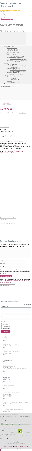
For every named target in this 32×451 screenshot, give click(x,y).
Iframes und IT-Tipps (12, 49)
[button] (0, 450)
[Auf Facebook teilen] (12, 179)
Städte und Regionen (12, 54)
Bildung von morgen (15, 61)
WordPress (21, 448)
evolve (1, 448)
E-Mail (2, 264)
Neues (5, 53)
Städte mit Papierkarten (16, 74)
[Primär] (13, 38)
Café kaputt (3, 219)
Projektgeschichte (15, 79)
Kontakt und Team (12, 76)
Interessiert (5, 324)
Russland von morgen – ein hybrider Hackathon (15, 402)
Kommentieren (4, 127)
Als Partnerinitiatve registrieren (18, 71)
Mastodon (14, 414)
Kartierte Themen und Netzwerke (11, 351)
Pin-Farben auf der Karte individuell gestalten (14, 368)
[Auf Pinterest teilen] (12, 191)
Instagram (4, 434)
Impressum (7, 446)
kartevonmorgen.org (5, 11)
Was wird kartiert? (12, 64)
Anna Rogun (22, 113)
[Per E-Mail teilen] (12, 204)
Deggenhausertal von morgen (11, 359)
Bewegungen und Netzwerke (15, 57)
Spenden (9, 81)
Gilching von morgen (8, 385)
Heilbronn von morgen (9, 376)
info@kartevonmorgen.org (12, 416)
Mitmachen (7, 63)
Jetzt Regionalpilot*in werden (18, 70)
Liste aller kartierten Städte (17, 56)
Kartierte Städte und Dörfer (10, 344)
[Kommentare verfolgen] (12, 238)
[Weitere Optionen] (12, 216)
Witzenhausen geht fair (9, 395)
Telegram (12, 434)
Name (2, 261)
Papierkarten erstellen (13, 72)
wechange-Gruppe (6, 414)
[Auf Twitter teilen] (12, 166)
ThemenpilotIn (6, 328)
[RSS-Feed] (4, 14)
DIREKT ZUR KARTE (9, 46)
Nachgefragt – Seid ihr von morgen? (17, 60)
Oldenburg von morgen (9, 366)
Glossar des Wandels (13, 50)
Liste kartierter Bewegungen (18, 59)
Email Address (5, 306)
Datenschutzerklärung (21, 446)
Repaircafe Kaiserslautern (8, 218)
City (2, 316)
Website (2, 267)
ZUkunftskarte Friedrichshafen (11, 392)
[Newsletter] (4, 16)
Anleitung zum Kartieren (13, 68)
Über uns (6, 75)
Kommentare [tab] (6, 337)
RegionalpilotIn (6, 326)
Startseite (6, 103)
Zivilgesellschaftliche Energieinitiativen (13, 409)
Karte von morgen (11, 24)
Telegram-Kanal (4, 418)
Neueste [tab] (5, 336)
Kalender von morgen (13, 52)
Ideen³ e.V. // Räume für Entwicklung (19, 436)
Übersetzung (6, 378)
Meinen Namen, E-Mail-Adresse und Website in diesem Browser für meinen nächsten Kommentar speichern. (15, 271)
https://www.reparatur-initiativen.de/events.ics (12, 152)
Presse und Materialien (13, 82)
